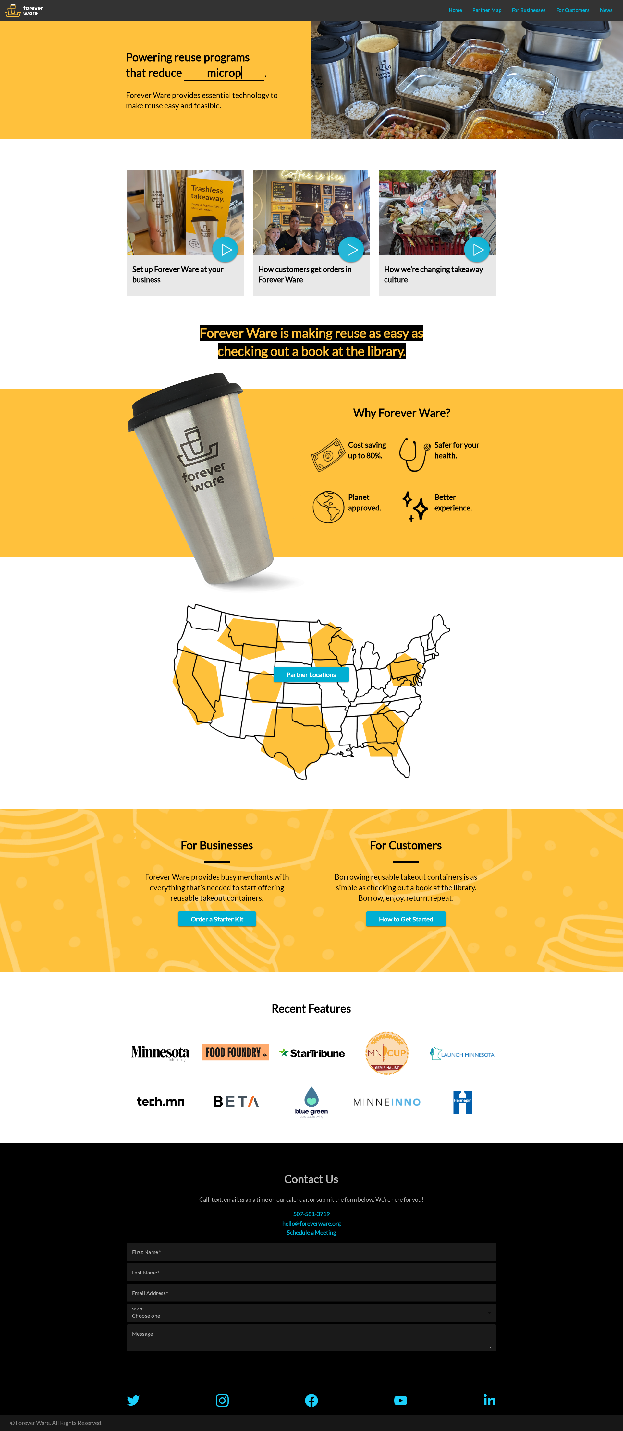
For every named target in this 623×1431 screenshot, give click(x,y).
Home (455, 10)
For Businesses (529, 10)
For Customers (573, 10)
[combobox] (311, 1316)
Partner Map (487, 10)
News (606, 10)
